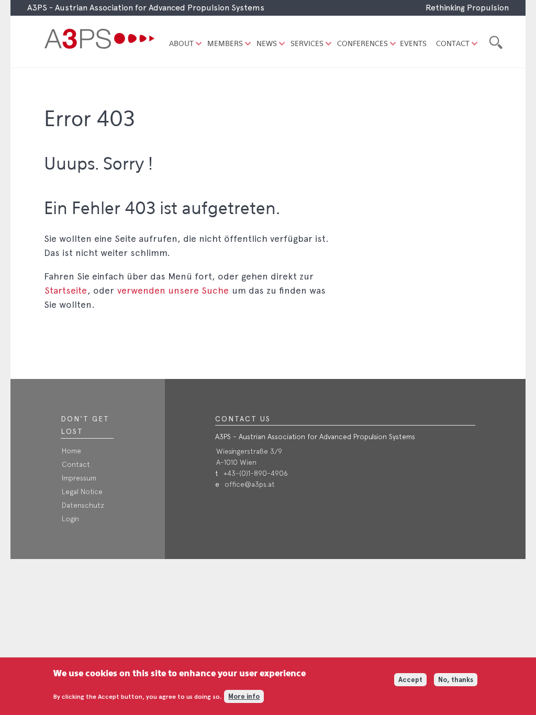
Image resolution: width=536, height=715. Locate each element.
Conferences (362, 44)
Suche (494, 40)
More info (244, 696)
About (181, 44)
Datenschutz (83, 505)
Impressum (79, 478)
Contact (453, 44)
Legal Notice (82, 491)
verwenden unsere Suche (173, 290)
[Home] (101, 42)
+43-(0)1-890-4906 (256, 473)
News (266, 44)
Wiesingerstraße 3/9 (249, 451)
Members (225, 44)
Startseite (65, 290)
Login (70, 519)
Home (71, 450)
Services (307, 44)
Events (413, 44)
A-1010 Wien (236, 462)
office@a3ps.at (250, 484)
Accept (410, 679)
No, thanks (455, 679)
